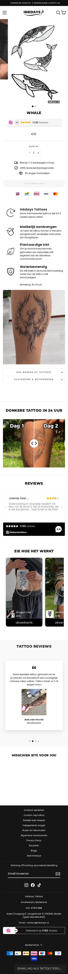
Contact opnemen (34, 810)
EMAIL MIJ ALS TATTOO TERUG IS (40, 968)
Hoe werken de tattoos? (33, 372)
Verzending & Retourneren (34, 379)
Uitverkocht (24, 623)
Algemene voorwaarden (34, 835)
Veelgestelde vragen (33, 825)
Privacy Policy (34, 840)
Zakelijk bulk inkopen (34, 820)
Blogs (34, 850)
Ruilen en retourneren (34, 830)
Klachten (34, 845)
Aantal (34, 146)
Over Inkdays (34, 855)
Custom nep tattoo (34, 815)
